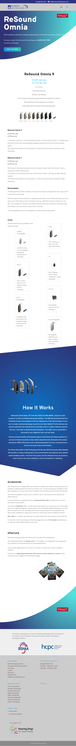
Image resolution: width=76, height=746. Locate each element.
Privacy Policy (13, 711)
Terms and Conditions (15, 714)
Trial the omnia (12, 49)
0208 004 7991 (41, 2)
